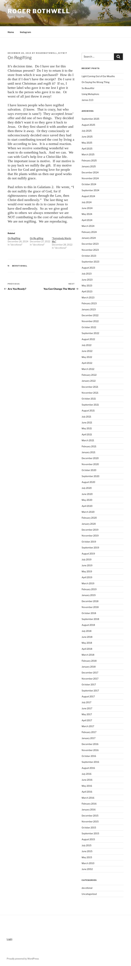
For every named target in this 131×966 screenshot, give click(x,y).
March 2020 (88, 511)
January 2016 (89, 809)
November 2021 (90, 392)
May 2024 (87, 214)
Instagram (25, 32)
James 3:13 (87, 100)
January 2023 (89, 309)
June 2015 (87, 851)
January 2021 (88, 452)
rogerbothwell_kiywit (51, 53)
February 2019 (89, 589)
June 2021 (87, 422)
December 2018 (90, 601)
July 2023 (87, 273)
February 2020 (89, 517)
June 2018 (87, 637)
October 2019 (89, 541)
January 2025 (89, 166)
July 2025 (87, 130)
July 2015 (86, 845)
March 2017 (88, 726)
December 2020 (90, 458)
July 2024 (87, 202)
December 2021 (90, 386)
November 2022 (90, 321)
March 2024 (88, 226)
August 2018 (88, 625)
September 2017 (90, 690)
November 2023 (90, 249)
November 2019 (90, 535)
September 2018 (90, 619)
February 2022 (89, 374)
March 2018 (88, 654)
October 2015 (89, 827)
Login (9, 939)
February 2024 (89, 232)
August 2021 (88, 410)
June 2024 (87, 208)
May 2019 (87, 571)
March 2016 (88, 797)
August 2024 (88, 196)
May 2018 (87, 642)
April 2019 (87, 577)
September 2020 (90, 476)
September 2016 (90, 762)
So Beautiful (88, 88)
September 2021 (90, 404)
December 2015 (90, 815)
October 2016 (89, 756)
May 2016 (87, 785)
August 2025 (88, 124)
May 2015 (87, 857)
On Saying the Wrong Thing (95, 82)
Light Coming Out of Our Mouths (98, 76)
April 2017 (87, 720)
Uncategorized (89, 894)
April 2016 (87, 791)
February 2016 (89, 803)
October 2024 (89, 184)
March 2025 (88, 154)
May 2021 (87, 428)
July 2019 (86, 559)
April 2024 (87, 220)
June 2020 (87, 494)
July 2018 (86, 631)
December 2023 (90, 243)
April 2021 (87, 434)
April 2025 (87, 148)
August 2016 (88, 768)
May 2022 (87, 357)
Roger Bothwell (39, 11)
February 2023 (89, 303)
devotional (19, 266)
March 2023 (88, 297)
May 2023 (87, 285)
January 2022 (89, 380)
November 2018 (90, 607)
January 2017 (88, 738)
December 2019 (90, 529)
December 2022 (90, 315)
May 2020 (87, 500)
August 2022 (88, 339)
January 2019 (89, 595)
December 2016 (90, 744)
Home (11, 32)
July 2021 (86, 416)
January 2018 (89, 666)
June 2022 (87, 351)
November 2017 (90, 678)
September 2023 (90, 261)
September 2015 (90, 833)
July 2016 (86, 773)
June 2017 (87, 708)
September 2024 (90, 190)
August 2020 (88, 482)
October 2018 (89, 613)
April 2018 (87, 648)
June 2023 (87, 279)
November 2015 (90, 821)
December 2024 (90, 172)
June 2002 (87, 869)
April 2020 (87, 506)
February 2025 (89, 160)
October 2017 (89, 684)
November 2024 (90, 178)
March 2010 (88, 863)
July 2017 (86, 702)
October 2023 (89, 255)
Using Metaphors (90, 94)
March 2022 (88, 369)
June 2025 (87, 136)
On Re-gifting (36, 238)
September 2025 (90, 118)
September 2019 (90, 547)
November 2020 (90, 464)
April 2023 (87, 291)
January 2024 (89, 238)
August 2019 (88, 553)
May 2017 (87, 714)
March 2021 (88, 440)
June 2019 (87, 565)
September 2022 (90, 333)
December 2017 (90, 672)
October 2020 (89, 470)
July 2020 (87, 488)
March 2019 (88, 583)
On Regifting (14, 238)
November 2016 (90, 750)
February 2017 (89, 732)
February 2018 (89, 660)
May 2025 (87, 142)
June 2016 (87, 779)
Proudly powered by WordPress (23, 958)
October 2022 (89, 327)
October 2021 (89, 398)
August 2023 (88, 267)
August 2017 (88, 696)
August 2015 (88, 839)
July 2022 (86, 345)
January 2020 (89, 523)
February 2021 (89, 446)
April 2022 (87, 363)
